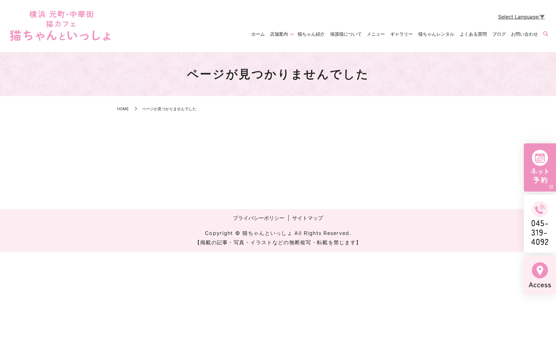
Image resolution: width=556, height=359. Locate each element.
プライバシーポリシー (258, 218)
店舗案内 (279, 34)
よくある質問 (473, 34)
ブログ (499, 34)
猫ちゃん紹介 (311, 34)
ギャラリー (401, 34)
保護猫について (346, 34)
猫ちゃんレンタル (436, 34)
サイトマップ (307, 218)
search (546, 34)
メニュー (376, 34)
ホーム (258, 34)
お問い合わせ (524, 34)
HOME (123, 108)
